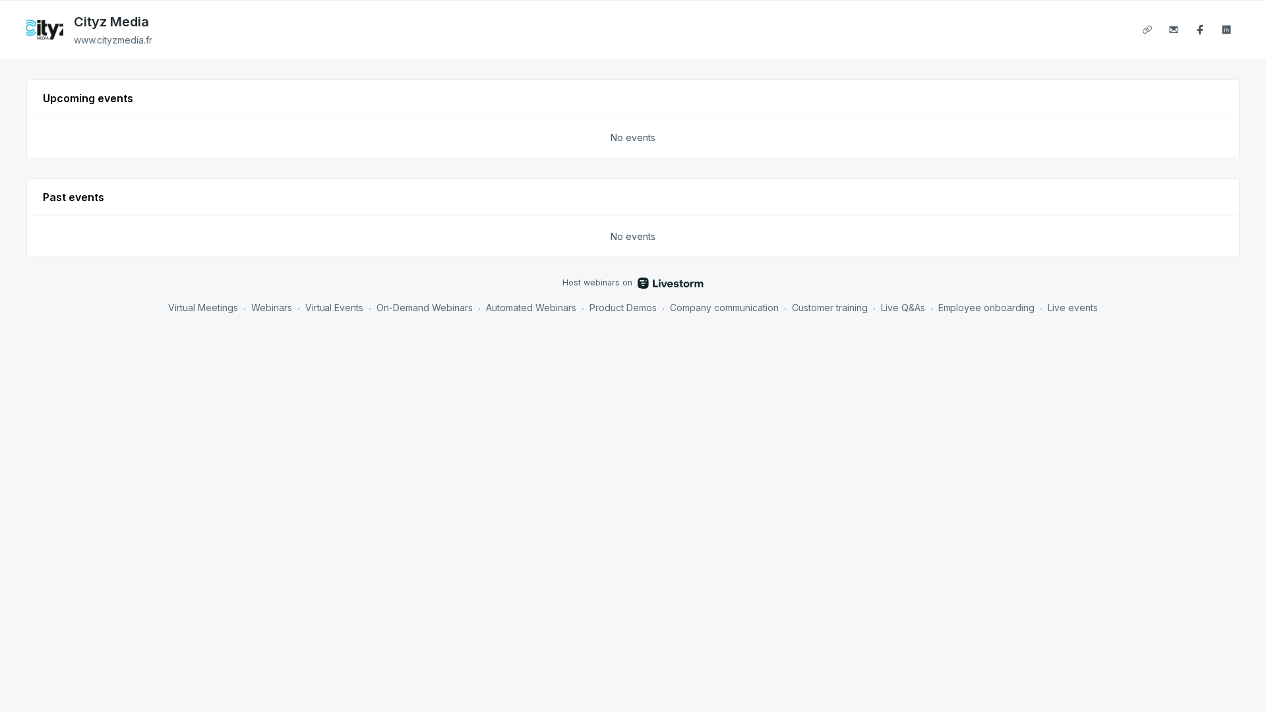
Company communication (724, 307)
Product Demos (623, 307)
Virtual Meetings (203, 307)
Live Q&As (903, 307)
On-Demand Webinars (425, 307)
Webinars (271, 307)
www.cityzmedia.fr (113, 39)
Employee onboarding (986, 307)
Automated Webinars (531, 307)
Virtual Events (334, 307)
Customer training (830, 307)
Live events (1073, 307)
